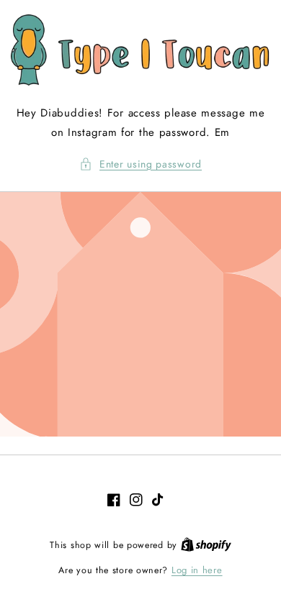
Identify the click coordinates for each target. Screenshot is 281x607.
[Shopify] (206, 545)
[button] (140, 164)
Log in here (197, 570)
